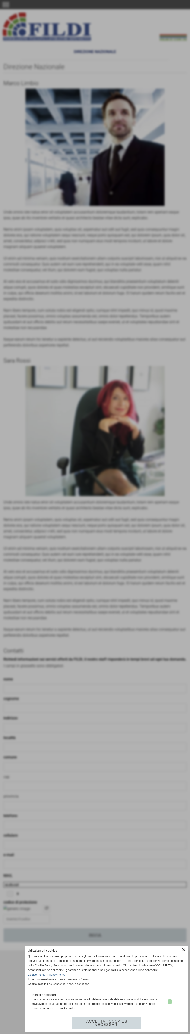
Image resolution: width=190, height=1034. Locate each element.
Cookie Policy (36, 974)
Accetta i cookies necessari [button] (106, 1023)
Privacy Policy (56, 974)
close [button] (184, 950)
